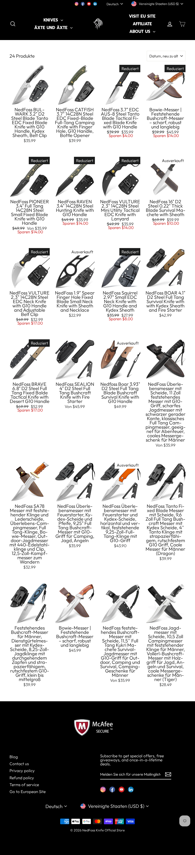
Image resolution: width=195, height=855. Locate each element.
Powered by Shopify (97, 837)
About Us (140, 31)
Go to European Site (28, 791)
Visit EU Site (142, 16)
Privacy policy (22, 770)
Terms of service (24, 784)
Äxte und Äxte (51, 28)
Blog (14, 756)
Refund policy (22, 777)
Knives (51, 20)
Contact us (19, 763)
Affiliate (142, 24)
